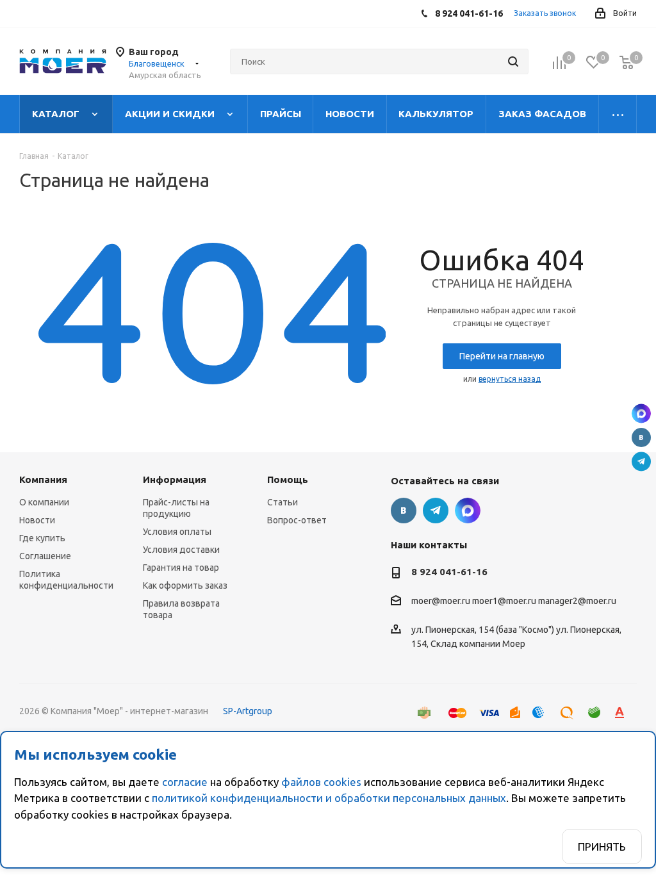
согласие (185, 782)
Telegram (641, 461)
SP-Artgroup (247, 711)
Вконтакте (641, 437)
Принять (602, 846)
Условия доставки (181, 549)
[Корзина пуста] (626, 62)
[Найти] (513, 61)
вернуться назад (510, 379)
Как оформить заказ (185, 585)
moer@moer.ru (440, 601)
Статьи (282, 502)
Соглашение (45, 556)
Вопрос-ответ (297, 520)
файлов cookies (321, 782)
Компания (43, 479)
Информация (174, 479)
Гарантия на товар (181, 567)
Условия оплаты (177, 532)
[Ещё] (618, 114)
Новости (37, 520)
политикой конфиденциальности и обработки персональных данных (329, 798)
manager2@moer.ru (577, 601)
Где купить (42, 538)
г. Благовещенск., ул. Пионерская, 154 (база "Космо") (641, 413)
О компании (44, 502)
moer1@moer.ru (504, 601)
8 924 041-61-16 (449, 571)
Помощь (287, 479)
